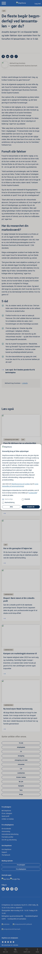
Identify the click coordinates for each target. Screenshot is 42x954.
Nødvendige (9, 499)
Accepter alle (30, 507)
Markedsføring (10, 502)
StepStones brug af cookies (21, 484)
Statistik (27, 499)
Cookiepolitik (32, 493)
